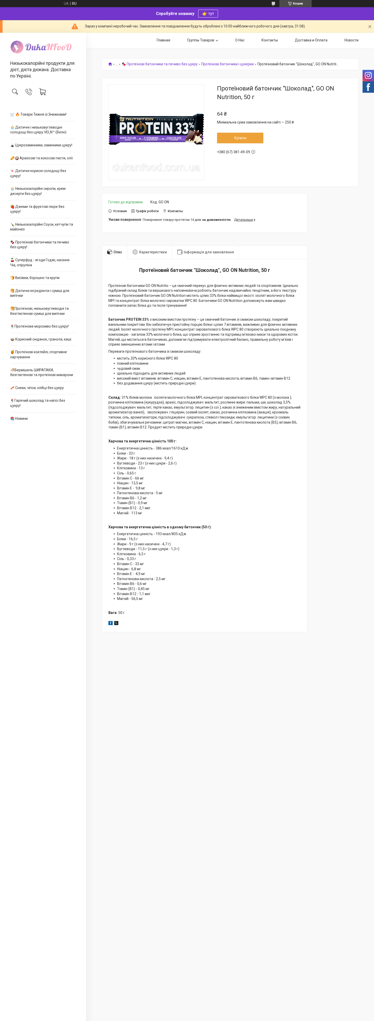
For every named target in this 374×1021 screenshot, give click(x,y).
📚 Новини (19, 418)
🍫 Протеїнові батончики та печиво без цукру (160, 64)
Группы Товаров (200, 40)
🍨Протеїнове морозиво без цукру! (39, 326)
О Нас (239, 40)
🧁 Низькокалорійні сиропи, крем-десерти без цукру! (38, 191)
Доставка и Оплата (311, 40)
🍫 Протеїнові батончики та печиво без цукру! (39, 244)
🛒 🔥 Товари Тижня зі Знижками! (38, 114)
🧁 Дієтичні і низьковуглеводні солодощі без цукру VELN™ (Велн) (38, 129)
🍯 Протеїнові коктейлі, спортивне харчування (38, 354)
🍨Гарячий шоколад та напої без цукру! (37, 403)
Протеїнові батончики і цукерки (227, 64)
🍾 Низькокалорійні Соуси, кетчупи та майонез (41, 226)
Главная (163, 40)
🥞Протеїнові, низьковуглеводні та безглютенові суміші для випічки (39, 311)
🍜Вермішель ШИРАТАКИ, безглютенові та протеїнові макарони (41, 372)
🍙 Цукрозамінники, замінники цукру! (41, 145)
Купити (240, 138)
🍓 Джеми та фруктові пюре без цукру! (37, 209)
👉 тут (208, 13)
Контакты (270, 40)
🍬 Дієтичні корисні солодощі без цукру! (38, 173)
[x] (116, 624)
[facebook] (110, 624)
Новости (351, 40)
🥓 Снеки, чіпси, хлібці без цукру (37, 388)
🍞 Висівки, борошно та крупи (35, 278)
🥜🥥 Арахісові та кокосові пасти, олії (41, 158)
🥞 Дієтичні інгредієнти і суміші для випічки (39, 293)
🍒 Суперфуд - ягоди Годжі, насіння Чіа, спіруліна (39, 262)
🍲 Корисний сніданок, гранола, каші (40, 339)
